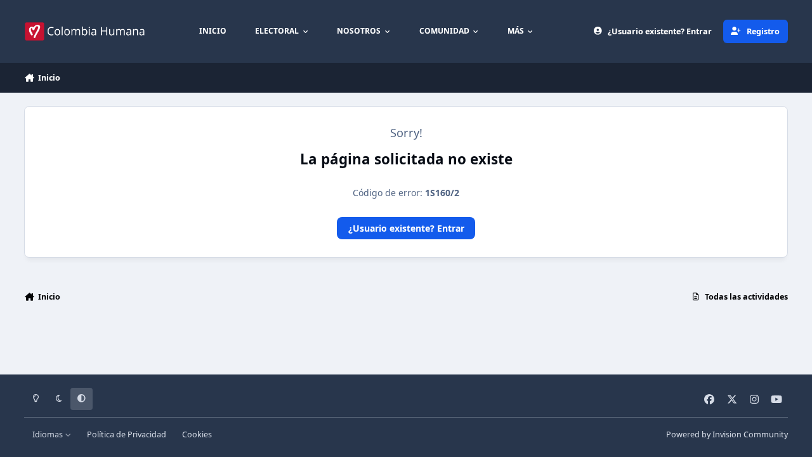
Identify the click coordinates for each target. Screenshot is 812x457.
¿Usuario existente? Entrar (406, 228)
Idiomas (48, 434)
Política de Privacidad (126, 434)
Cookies (197, 434)
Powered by (727, 434)
